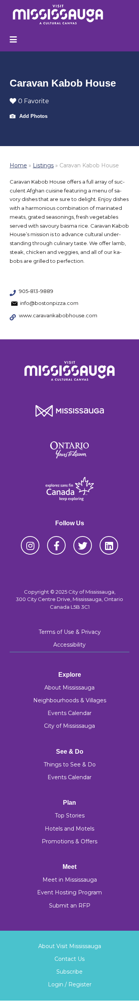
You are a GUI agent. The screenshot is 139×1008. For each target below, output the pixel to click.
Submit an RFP (69, 905)
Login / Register (70, 984)
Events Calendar (69, 713)
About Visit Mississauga (69, 946)
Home (18, 165)
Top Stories (70, 815)
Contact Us (69, 958)
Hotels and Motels (69, 828)
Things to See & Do (70, 764)
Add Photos (32, 116)
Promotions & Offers (69, 841)
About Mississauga (69, 687)
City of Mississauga (69, 725)
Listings (43, 165)
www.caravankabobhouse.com (58, 315)
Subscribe (69, 971)
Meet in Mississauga (69, 879)
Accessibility (69, 644)
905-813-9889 (36, 291)
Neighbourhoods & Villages (69, 700)
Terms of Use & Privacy (70, 631)
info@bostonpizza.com (49, 303)
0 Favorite (33, 101)
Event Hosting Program (69, 892)
